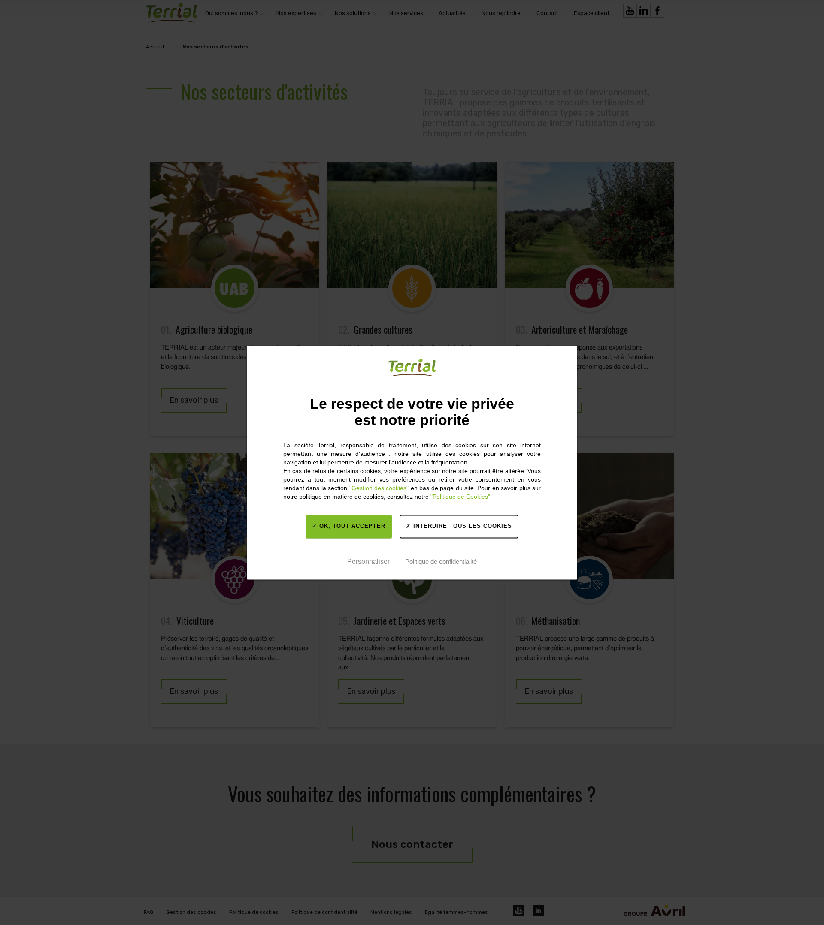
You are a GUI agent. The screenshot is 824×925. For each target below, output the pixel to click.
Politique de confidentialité (441, 562)
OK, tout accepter (351, 526)
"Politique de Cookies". (461, 496)
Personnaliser (368, 562)
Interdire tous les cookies (461, 526)
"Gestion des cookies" (379, 488)
